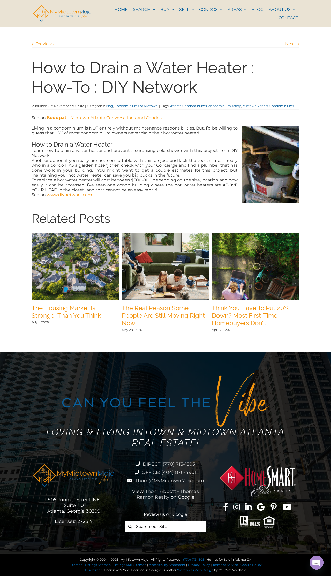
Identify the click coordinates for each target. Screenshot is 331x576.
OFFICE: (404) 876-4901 (169, 472)
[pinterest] (273, 507)
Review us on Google (165, 514)
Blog (109, 106)
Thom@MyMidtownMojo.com (169, 480)
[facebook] (225, 507)
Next (290, 43)
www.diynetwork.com (69, 194)
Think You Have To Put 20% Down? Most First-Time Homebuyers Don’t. (250, 315)
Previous (45, 43)
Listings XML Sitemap (129, 565)
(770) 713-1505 (193, 560)
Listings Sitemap (98, 565)
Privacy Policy (199, 565)
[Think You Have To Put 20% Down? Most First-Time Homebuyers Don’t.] (255, 235)
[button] (35, 282)
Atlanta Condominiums (188, 106)
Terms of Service (225, 565)
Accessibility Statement (167, 565)
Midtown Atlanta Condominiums (268, 106)
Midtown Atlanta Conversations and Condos (116, 117)
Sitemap (76, 565)
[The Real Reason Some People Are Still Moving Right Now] (165, 235)
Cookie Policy (251, 565)
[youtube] (287, 507)
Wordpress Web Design (195, 570)
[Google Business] (261, 507)
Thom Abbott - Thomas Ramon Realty (168, 494)
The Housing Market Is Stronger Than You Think (66, 311)
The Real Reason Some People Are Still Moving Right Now (163, 315)
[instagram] (236, 507)
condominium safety (224, 106)
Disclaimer (93, 570)
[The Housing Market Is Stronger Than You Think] (75, 235)
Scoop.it (56, 117)
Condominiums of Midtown (136, 106)
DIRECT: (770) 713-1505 (169, 464)
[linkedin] (248, 507)
